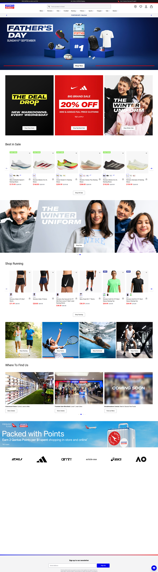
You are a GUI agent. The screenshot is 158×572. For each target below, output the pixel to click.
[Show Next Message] (151, 15)
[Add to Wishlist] (30, 153)
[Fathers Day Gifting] (79, 43)
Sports (91, 11)
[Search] (49, 7)
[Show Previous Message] (7, 15)
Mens (41, 11)
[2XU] (17, 459)
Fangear (99, 11)
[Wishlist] (141, 7)
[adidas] (42, 459)
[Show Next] (151, 168)
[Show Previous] (7, 168)
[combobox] (79, 7)
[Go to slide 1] (78, 254)
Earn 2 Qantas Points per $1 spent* (128, 1)
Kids (58, 11)
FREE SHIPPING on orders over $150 (30, 1)
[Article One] (91, 459)
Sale (107, 11)
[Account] (146, 7)
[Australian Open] (141, 459)
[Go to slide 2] (80, 254)
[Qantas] (79, 434)
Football (66, 11)
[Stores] (135, 7)
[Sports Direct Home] (9, 7)
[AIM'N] (66, 459)
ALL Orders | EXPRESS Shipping (78, 1)
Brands (115, 11)
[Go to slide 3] (83, 414)
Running (73, 11)
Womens (49, 11)
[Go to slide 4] (85, 414)
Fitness (82, 11)
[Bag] (151, 7)
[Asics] (116, 459)
